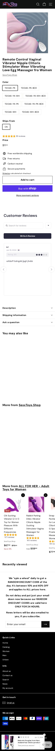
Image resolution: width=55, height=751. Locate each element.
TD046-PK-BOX (29, 88)
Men (4, 655)
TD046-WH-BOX (30, 112)
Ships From (8, 121)
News (4, 684)
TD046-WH (10, 112)
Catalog (6, 647)
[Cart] (44, 4)
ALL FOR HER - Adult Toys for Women (25, 487)
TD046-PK (10, 88)
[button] (13, 136)
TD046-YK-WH (12, 96)
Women (6, 651)
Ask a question (10, 322)
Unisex (5, 659)
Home (5, 643)
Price (5, 140)
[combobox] (48, 225)
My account (7, 688)
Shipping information (14, 315)
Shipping (6, 173)
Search (5, 679)
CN (6, 127)
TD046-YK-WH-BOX (35, 96)
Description (9, 308)
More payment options (27, 195)
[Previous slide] (3, 269)
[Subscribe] (45, 624)
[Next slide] (51, 269)
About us (6, 671)
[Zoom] (43, 49)
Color (5, 82)
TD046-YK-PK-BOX (33, 104)
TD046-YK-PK (12, 104)
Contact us (7, 675)
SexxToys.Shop (9, 75)
